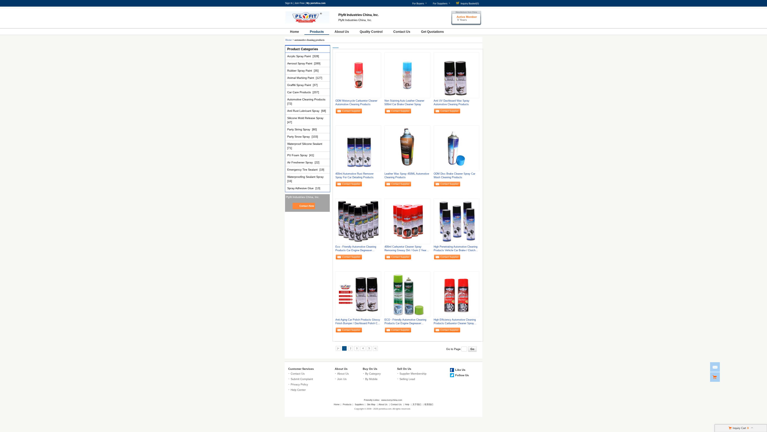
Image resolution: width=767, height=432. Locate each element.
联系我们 (428, 404)
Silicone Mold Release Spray (305, 118)
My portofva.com (316, 3)
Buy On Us (370, 368)
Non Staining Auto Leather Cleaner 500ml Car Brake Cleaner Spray (404, 102)
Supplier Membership (412, 373)
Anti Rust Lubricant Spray (303, 110)
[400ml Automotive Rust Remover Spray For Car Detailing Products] (358, 148)
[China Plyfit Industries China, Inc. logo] (307, 23)
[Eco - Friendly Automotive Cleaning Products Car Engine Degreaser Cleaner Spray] (358, 221)
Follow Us (462, 375)
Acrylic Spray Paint (299, 56)
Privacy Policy (299, 384)
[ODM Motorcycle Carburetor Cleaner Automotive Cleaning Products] (358, 75)
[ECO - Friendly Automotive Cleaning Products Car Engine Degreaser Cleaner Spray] (407, 294)
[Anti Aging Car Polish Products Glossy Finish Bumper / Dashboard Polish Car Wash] (358, 294)
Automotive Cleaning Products (306, 99)
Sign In (289, 3)
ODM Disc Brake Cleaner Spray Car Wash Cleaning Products (454, 175)
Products (317, 31)
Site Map (371, 404)
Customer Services (301, 368)
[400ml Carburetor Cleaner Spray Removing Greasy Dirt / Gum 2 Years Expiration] (407, 221)
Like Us (460, 369)
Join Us (342, 379)
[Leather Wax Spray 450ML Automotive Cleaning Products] (407, 148)
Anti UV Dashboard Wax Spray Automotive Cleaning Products (451, 102)
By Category (373, 373)
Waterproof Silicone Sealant (304, 143)
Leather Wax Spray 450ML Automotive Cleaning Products (406, 175)
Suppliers (359, 404)
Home (294, 31)
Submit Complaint (302, 379)
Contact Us (401, 31)
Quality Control (371, 31)
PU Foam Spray (297, 155)
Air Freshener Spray (300, 162)
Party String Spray (299, 129)
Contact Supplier (351, 111)
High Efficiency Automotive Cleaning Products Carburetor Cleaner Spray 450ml (455, 322)
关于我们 (416, 404)
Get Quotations (432, 31)
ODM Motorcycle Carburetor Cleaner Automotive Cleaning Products (356, 102)
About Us (342, 31)
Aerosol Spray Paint (300, 63)
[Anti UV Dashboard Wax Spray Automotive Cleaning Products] (456, 75)
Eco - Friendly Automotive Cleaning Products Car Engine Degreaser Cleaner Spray (355, 249)
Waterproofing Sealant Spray (305, 176)
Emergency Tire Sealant (302, 169)
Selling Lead (407, 379)
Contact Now (306, 206)
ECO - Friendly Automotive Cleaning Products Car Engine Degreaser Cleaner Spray (405, 322)
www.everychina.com (391, 400)
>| (375, 348)
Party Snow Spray (299, 136)
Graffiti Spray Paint (299, 85)
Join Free (299, 3)
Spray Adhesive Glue (300, 188)
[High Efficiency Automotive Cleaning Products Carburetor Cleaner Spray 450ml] (456, 294)
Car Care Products (299, 92)
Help (407, 404)
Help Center (298, 389)
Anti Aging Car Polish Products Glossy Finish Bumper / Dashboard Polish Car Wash (357, 322)
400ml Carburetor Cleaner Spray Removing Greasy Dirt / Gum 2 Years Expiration (406, 249)
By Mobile (371, 379)
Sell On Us (404, 368)
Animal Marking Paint (301, 77)
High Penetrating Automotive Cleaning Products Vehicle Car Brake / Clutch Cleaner (455, 249)
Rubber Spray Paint (300, 70)
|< (338, 348)
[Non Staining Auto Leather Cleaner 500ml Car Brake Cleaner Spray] (407, 75)
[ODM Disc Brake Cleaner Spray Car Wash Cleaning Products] (456, 148)
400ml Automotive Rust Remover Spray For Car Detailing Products (354, 175)
